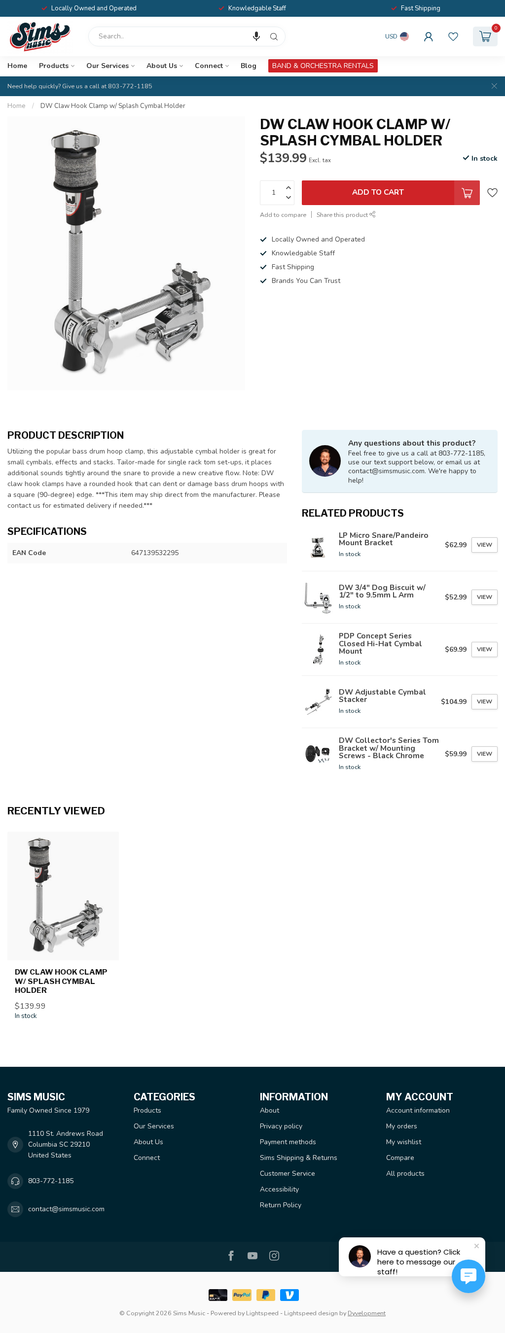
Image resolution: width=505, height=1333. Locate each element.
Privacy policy (281, 1126)
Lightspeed (262, 1313)
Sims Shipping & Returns (298, 1157)
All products (405, 1173)
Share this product (343, 214)
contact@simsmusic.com (66, 1209)
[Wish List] (453, 36)
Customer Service (287, 1173)
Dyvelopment (367, 1313)
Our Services (107, 65)
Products (54, 65)
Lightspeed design (311, 1313)
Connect (209, 65)
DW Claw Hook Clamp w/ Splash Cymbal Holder (112, 106)
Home (17, 65)
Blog (248, 65)
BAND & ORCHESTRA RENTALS (323, 65)
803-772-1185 (50, 1181)
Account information (418, 1110)
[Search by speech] (256, 36)
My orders (401, 1126)
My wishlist (403, 1142)
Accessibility (279, 1189)
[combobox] (187, 36)
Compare (400, 1157)
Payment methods (288, 1142)
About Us (161, 65)
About (269, 1110)
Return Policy (280, 1205)
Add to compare (283, 214)
